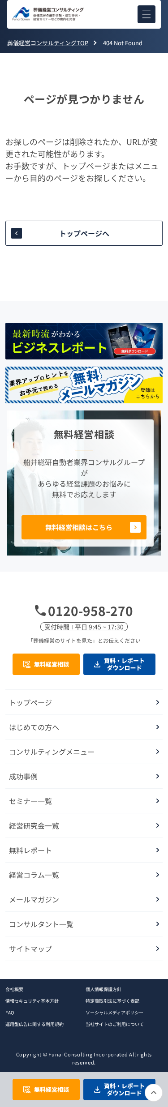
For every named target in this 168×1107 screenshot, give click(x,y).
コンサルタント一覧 (41, 924)
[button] (146, 14)
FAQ (9, 1012)
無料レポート (30, 850)
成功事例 (23, 776)
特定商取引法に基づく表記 (112, 1000)
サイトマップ (30, 948)
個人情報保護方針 (103, 989)
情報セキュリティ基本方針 (32, 1000)
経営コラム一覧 (34, 874)
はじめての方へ (34, 727)
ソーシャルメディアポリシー (114, 1012)
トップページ (30, 702)
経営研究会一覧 (34, 825)
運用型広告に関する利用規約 (34, 1024)
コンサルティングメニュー (52, 751)
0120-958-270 (90, 610)
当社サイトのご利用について (115, 1024)
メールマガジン (34, 899)
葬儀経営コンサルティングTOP (47, 42)
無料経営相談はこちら (78, 527)
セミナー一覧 (30, 800)
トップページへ (84, 233)
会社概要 (14, 989)
